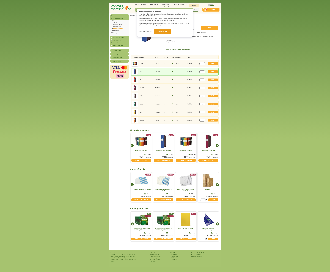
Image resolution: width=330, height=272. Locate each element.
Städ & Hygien (117, 40)
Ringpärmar (116, 30)
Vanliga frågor (154, 257)
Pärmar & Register (118, 18)
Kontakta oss (174, 252)
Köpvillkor (153, 252)
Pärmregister (115, 33)
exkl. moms (205, 5)
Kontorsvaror (116, 15)
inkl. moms (216, 5)
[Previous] (132, 145)
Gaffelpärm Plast (117, 26)
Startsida (132, 15)
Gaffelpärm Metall (117, 24)
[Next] (217, 145)
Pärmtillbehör (115, 35)
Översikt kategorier (156, 259)
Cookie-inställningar (145, 31)
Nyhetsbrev (174, 254)
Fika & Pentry (116, 42)
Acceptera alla (162, 31)
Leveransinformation (156, 256)
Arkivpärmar (116, 22)
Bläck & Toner (117, 50)
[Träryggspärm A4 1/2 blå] (147, 41)
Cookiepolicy (174, 256)
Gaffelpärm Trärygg (118, 28)
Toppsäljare (116, 54)
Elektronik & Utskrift (118, 37)
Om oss (153, 261)
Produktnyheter (117, 57)
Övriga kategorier (118, 45)
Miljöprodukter (117, 61)
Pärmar (114, 20)
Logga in (193, 5)
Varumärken (174, 259)
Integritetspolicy (155, 254)
